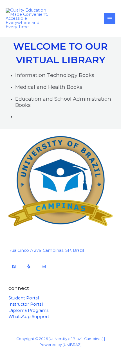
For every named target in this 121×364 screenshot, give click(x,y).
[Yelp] (28, 266)
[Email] (43, 266)
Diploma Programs (28, 310)
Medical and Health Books (48, 87)
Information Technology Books (54, 75)
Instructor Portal (25, 304)
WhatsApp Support (28, 316)
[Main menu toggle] (109, 18)
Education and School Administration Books (63, 102)
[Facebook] (13, 266)
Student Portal (23, 298)
